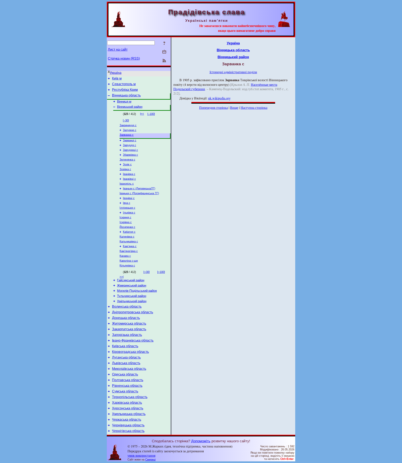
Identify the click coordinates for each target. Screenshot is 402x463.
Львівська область (126, 363)
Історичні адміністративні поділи (233, 72)
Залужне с (129, 130)
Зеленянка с (127, 159)
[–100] (151, 114)
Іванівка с (129, 174)
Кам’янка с (130, 246)
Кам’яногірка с (129, 251)
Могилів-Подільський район (137, 290)
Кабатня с (129, 231)
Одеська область (125, 374)
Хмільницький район (131, 301)
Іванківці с (129, 178)
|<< (142, 113)
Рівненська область (127, 385)
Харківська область (127, 402)
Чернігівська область (128, 431)
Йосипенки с (127, 227)
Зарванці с (129, 140)
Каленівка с (127, 236)
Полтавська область (127, 380)
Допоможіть (200, 441)
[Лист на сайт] (164, 52)
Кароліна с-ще (129, 260)
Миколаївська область (129, 368)
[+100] (161, 272)
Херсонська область (127, 408)
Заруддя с (129, 145)
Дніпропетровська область (132, 312)
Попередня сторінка (213, 107)
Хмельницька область (129, 414)
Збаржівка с (130, 154)
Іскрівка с (126, 222)
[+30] (146, 272)
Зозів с (127, 164)
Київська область (125, 346)
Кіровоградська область (130, 352)
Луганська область (126, 357)
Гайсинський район (130, 280)
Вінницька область (126, 95)
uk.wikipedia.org (219, 98)
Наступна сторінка (254, 107)
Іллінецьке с (127, 207)
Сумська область (125, 391)
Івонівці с (129, 198)
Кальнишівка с (129, 241)
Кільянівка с (127, 265)
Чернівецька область (128, 425)
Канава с (125, 255)
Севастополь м (124, 84)
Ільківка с (129, 212)
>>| (122, 276)
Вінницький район (129, 106)
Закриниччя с (128, 125)
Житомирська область (129, 323)
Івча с (126, 202)
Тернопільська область (129, 397)
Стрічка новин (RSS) (124, 58)
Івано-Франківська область (132, 340)
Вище (234, 107)
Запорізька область (127, 335)
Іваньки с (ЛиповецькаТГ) (139, 188)
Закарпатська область (129, 329)
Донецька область (126, 318)
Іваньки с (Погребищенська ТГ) (139, 193)
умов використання (141, 455)
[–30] (126, 120)
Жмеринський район (131, 285)
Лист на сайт (118, 49)
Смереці (150, 459)
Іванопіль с (127, 183)
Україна (115, 73)
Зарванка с (127, 134)
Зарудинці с (130, 150)
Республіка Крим (125, 89)
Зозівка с (125, 169)
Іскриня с (125, 217)
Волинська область (127, 306)
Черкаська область (126, 419)
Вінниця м (124, 101)
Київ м (117, 78)
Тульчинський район (131, 296)
